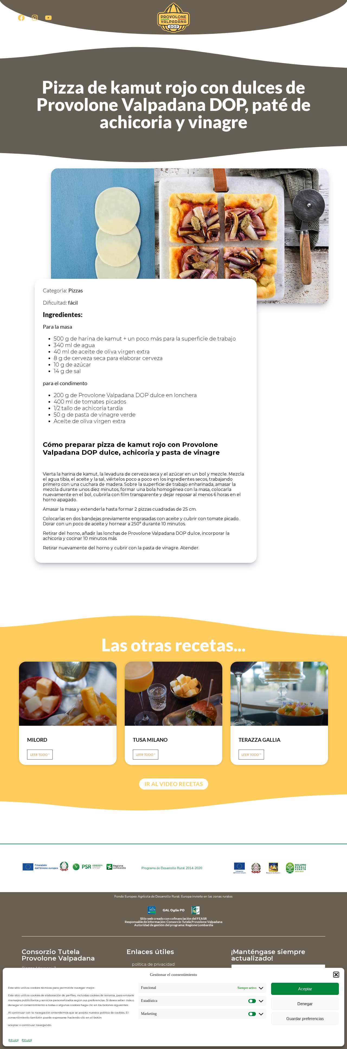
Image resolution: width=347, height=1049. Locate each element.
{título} (13, 1040)
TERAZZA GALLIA (259, 740)
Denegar (305, 1003)
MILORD (37, 740)
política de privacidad (153, 964)
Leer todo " (40, 755)
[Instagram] (34, 17)
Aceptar (305, 989)
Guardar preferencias (305, 1018)
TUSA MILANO (150, 740)
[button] (336, 974)
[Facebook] (21, 17)
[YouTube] (48, 17)
